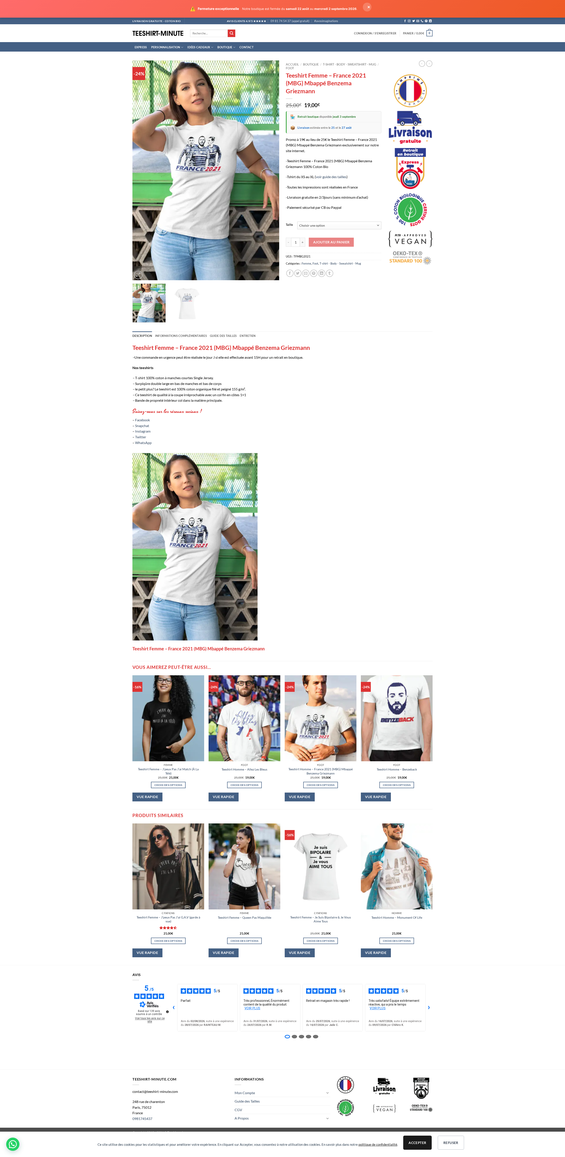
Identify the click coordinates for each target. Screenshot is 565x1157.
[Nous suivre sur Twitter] (413, 21)
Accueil (292, 64)
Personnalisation (165, 47)
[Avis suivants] (429, 1007)
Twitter (140, 437)
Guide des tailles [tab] (223, 336)
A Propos (242, 1118)
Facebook (142, 420)
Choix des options (168, 785)
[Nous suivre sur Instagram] (409, 21)
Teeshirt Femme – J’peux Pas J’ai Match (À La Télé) (168, 771)
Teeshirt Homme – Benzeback (397, 769)
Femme (306, 263)
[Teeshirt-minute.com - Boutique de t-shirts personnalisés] (157, 33)
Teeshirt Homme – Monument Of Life (396, 917)
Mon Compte (245, 1093)
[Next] (271, 170)
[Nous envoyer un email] (417, 21)
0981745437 (142, 1118)
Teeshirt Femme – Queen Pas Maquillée (244, 917)
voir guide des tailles (331, 177)
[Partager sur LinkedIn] (321, 273)
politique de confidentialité (377, 1144)
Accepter (417, 1143)
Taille (289, 224)
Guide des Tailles (247, 1101)
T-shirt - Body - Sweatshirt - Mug (349, 64)
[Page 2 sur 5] (294, 1036)
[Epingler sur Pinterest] (313, 273)
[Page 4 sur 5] (308, 1036)
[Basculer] (327, 1092)
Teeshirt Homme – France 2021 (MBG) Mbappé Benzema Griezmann (320, 771)
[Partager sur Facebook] (290, 273)
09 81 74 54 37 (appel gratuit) (290, 21)
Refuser (450, 1143)
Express (141, 47)
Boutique (224, 47)
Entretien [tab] (248, 336)
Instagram (143, 431)
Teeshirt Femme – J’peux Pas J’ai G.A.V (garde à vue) (168, 919)
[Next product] (422, 63)
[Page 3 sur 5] (301, 1036)
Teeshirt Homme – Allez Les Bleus (244, 769)
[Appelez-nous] (422, 21)
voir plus (252, 1008)
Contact (246, 47)
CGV (238, 1110)
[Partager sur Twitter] (297, 273)
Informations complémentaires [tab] (181, 336)
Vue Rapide (147, 797)
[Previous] (141, 170)
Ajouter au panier (331, 242)
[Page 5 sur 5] (315, 1036)
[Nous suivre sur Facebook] (405, 21)
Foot (290, 68)
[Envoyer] (231, 33)
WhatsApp (143, 442)
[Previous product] (429, 63)
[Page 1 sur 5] (287, 1036)
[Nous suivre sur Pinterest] (426, 21)
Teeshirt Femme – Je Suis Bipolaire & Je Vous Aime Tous (320, 919)
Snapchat (142, 426)
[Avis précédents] (174, 1007)
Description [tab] (142, 336)
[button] (375, 33)
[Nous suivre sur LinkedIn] (430, 21)
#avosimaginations (326, 21)
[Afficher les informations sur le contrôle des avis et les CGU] (167, 1011)
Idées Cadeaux (198, 47)
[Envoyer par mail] (305, 273)
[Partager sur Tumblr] (329, 273)
